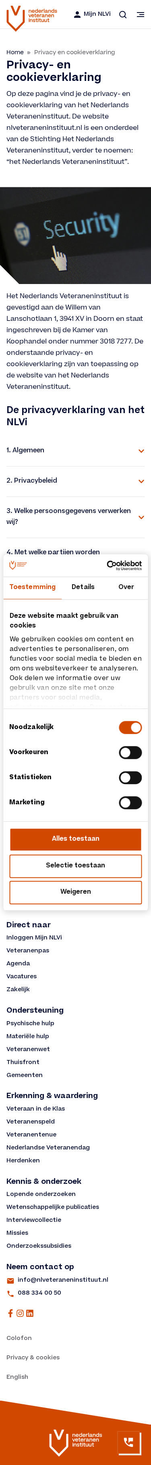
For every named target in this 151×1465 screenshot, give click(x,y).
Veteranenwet (28, 1050)
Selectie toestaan (75, 866)
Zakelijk (18, 990)
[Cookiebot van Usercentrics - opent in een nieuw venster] (107, 565)
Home (15, 52)
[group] (75, 451)
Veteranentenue (31, 1135)
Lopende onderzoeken (41, 1195)
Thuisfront (22, 1063)
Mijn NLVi (97, 14)
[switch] (130, 752)
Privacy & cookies (33, 1358)
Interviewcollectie (33, 1220)
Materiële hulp (27, 1037)
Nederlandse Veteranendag (48, 1148)
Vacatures (21, 977)
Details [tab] (83, 588)
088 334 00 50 (39, 1293)
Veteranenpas (27, 951)
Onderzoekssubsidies (38, 1246)
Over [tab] (126, 588)
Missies (17, 1233)
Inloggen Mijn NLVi (34, 938)
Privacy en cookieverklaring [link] (74, 52)
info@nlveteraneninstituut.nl (63, 1280)
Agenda (18, 964)
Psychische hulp (30, 1024)
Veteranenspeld (30, 1122)
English (17, 1377)
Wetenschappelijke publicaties (52, 1208)
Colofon (19, 1339)
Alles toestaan (75, 839)
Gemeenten (24, 1076)
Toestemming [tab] (32, 588)
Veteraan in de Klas (35, 1109)
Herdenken (23, 1161)
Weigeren (75, 892)
